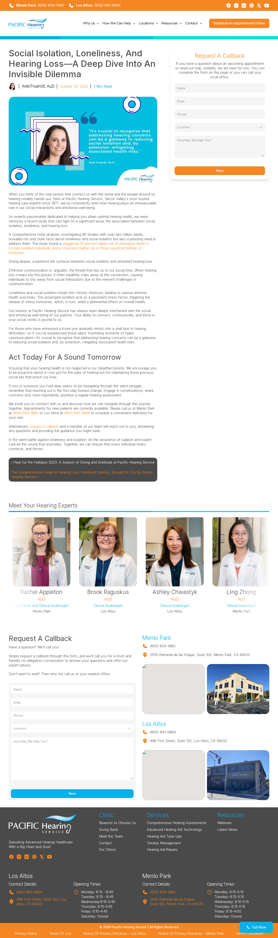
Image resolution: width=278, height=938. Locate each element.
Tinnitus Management (164, 843)
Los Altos (21, 876)
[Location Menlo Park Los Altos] (220, 127)
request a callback (44, 426)
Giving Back (108, 829)
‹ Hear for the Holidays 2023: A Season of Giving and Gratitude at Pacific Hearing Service (82, 462)
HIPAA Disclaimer (249, 933)
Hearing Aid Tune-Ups (164, 836)
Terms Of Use (60, 933)
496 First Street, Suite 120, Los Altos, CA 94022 (41, 901)
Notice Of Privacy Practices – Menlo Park (191, 933)
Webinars (224, 823)
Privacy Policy (26, 933)
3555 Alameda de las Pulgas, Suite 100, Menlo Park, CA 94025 (176, 901)
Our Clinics (107, 849)
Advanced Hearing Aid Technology (174, 829)
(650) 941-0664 (107, 5)
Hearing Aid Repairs (162, 849)
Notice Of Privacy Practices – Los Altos (114, 933)
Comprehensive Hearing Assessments (177, 823)
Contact (105, 843)
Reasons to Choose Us (117, 823)
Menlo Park (156, 876)
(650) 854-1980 (51, 5)
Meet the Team (111, 836)
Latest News (227, 829)
